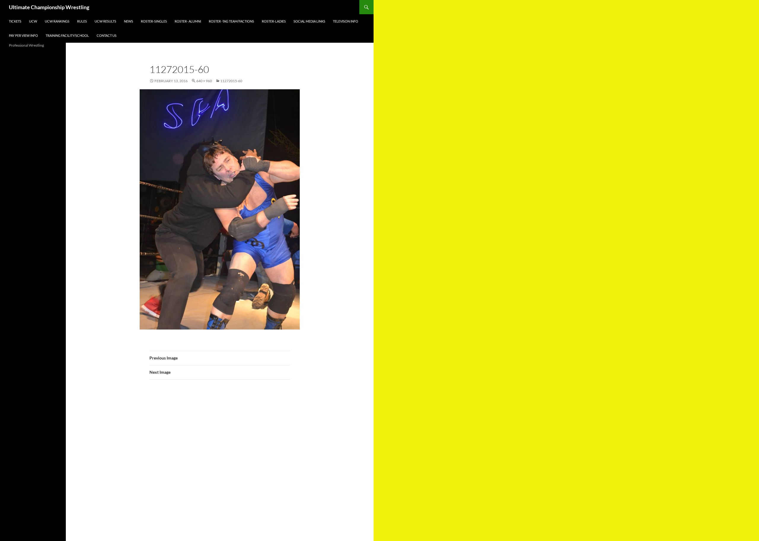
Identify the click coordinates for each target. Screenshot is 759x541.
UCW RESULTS (105, 21)
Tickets (15, 21)
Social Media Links (309, 21)
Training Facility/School (67, 35)
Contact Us (107, 35)
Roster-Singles (154, 21)
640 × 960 (204, 81)
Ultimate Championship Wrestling (49, 7)
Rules (82, 21)
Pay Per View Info (23, 35)
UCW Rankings (57, 21)
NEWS (128, 21)
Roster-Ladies (274, 21)
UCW (33, 21)
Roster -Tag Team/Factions (231, 21)
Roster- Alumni (188, 21)
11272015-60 (231, 81)
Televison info (345, 21)
